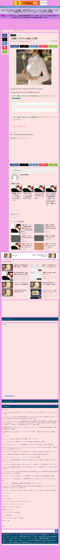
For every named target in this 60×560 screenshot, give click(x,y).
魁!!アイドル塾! (6, 520)
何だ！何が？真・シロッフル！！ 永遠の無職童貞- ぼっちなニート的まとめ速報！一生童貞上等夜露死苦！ (28, 444)
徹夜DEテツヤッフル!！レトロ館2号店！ (11, 506)
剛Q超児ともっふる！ (7, 509)
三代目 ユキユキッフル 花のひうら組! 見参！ (13, 517)
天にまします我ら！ (7, 498)
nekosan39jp (54, 40)
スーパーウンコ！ (6, 436)
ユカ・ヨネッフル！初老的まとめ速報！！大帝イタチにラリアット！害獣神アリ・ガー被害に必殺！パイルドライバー (29, 464)
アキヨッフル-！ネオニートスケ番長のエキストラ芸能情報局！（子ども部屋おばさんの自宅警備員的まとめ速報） (28, 475)
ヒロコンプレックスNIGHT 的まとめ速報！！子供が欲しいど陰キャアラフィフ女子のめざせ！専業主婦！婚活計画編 (29, 490)
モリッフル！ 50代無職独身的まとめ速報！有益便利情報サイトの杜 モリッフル (22, 483)
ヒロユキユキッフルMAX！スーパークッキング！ (13, 504)
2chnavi (4, 324)
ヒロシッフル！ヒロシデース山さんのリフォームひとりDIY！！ (17, 501)
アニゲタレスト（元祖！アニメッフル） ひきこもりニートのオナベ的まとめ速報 (21, 457)
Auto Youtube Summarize (23, 138)
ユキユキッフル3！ (6, 493)
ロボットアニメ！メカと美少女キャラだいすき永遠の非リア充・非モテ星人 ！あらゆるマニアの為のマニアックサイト (29, 451)
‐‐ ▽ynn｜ (20, 35)
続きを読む (13, 132)
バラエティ (13, 35)
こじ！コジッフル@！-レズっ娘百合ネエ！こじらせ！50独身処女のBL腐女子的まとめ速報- (23, 441)
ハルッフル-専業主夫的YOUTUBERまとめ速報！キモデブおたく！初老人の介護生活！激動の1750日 (25, 454)
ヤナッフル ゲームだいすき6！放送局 (11, 512)
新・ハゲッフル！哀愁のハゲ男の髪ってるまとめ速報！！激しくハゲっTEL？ (20, 438)
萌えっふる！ (5, 495)
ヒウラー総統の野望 (7, 515)
